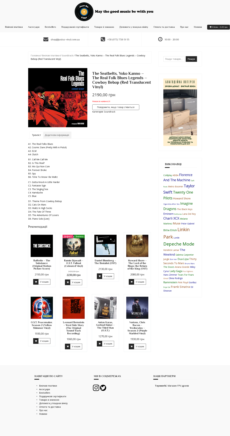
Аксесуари (33, 27)
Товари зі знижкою (104, 27)
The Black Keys (184, 209)
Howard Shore (182, 198)
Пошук (191, 58)
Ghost (165, 278)
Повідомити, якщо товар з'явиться (115, 107)
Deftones (178, 214)
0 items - (219, 27)
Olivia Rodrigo (176, 278)
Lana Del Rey (189, 213)
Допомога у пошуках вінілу (133, 27)
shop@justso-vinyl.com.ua (65, 39)
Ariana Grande (182, 266)
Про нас (184, 27)
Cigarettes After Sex (171, 204)
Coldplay (167, 175)
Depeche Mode (178, 244)
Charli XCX (171, 218)
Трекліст (36, 134)
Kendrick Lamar (171, 250)
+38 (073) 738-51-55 (118, 39)
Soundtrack (67, 55)
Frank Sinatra (180, 287)
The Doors (168, 266)
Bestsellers (50, 27)
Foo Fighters (188, 271)
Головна (35, 55)
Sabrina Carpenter (185, 254)
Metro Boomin (175, 186)
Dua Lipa (183, 259)
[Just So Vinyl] (115, 11)
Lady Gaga (176, 271)
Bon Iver (173, 259)
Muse (177, 223)
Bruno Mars (189, 263)
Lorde (176, 237)
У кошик (44, 281)
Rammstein (170, 282)
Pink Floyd (183, 282)
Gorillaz (192, 282)
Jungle (166, 259)
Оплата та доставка (164, 27)
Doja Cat (166, 287)
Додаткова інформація (57, 134)
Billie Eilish (170, 230)
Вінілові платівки (14, 27)
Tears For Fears (186, 274)
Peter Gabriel (187, 223)
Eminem (168, 213)
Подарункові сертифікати (75, 27)
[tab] (36, 135)
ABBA (176, 175)
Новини (198, 27)
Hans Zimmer (170, 274)
